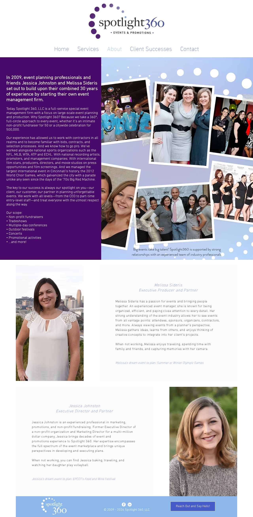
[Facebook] (124, 504)
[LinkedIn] (130, 504)
